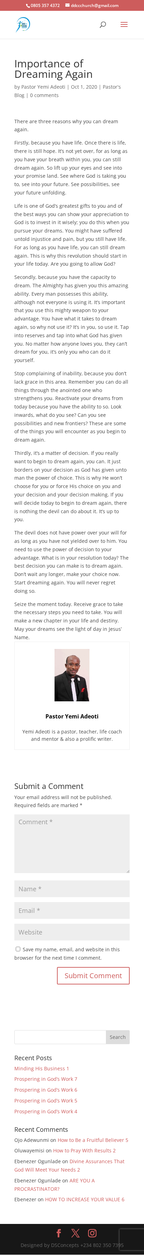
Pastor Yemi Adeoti (43, 86)
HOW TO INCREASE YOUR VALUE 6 (84, 1199)
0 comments (44, 95)
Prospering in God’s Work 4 (45, 1111)
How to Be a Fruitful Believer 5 (93, 1140)
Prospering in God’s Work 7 (45, 1079)
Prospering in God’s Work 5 (45, 1100)
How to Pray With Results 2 (84, 1150)
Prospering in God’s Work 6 (45, 1089)
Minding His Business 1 (41, 1068)
